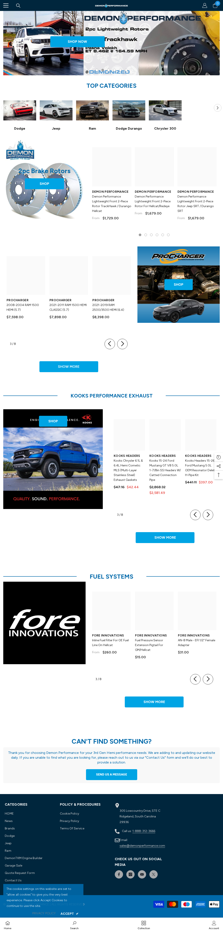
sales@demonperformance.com (142, 846)
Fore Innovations (108, 635)
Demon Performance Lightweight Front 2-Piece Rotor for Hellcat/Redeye (153, 201)
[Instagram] (130, 874)
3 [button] (108, 70)
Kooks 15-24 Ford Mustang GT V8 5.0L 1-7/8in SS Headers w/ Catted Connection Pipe (165, 470)
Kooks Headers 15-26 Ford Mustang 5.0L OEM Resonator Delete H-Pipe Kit (200, 468)
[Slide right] (122, 344)
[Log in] (204, 5)
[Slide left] (110, 344)
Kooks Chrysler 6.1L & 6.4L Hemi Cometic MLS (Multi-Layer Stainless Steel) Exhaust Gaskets (128, 470)
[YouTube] (142, 874)
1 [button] (97, 70)
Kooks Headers (127, 456)
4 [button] (114, 70)
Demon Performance (110, 192)
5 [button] (120, 70)
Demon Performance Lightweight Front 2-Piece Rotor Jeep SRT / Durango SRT (195, 204)
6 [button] (126, 70)
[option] (111, 43)
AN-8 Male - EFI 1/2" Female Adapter (196, 642)
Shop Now (77, 42)
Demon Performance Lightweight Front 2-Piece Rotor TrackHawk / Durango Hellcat (111, 204)
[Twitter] (153, 874)
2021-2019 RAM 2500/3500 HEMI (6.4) (108, 307)
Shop (44, 184)
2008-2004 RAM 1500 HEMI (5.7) (23, 307)
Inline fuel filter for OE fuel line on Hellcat (110, 642)
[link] (74, 924)
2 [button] (102, 70)
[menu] (5, 5)
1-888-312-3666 (143, 831)
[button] (217, 108)
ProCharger (18, 300)
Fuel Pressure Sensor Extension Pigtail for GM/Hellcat (149, 645)
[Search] (18, 5)
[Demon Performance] (19, 110)
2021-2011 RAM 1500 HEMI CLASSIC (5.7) (68, 307)
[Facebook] (119, 874)
